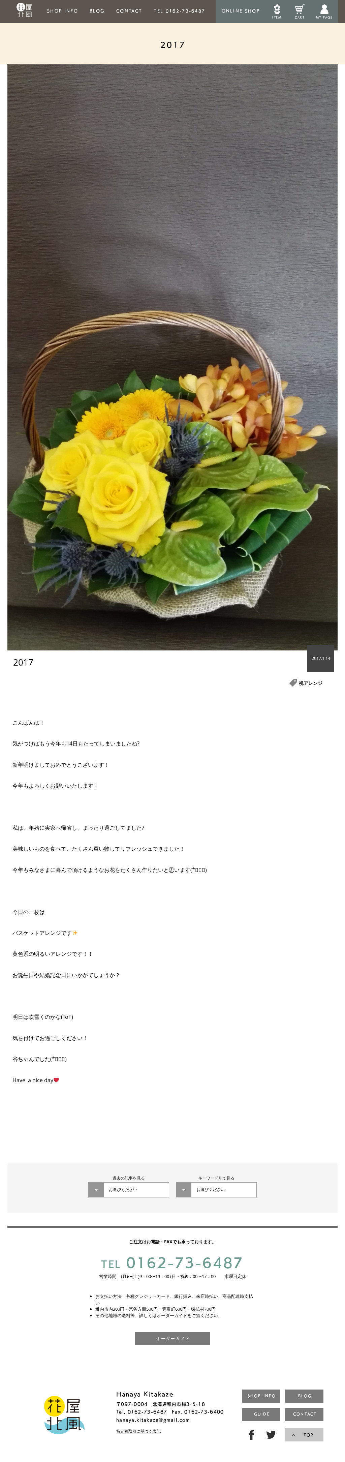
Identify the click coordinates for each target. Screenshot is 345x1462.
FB (250, 1434)
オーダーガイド (173, 1338)
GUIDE (262, 1414)
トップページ (64, 1416)
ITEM (276, 17)
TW (271, 1434)
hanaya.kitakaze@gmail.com (153, 1420)
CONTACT (129, 10)
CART (300, 17)
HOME (24, 11)
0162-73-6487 (172, 1262)
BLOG (97, 10)
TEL (179, 10)
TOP (308, 1435)
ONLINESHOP (241, 10)
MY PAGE (324, 17)
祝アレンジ (310, 683)
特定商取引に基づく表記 (138, 1431)
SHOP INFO (62, 10)
